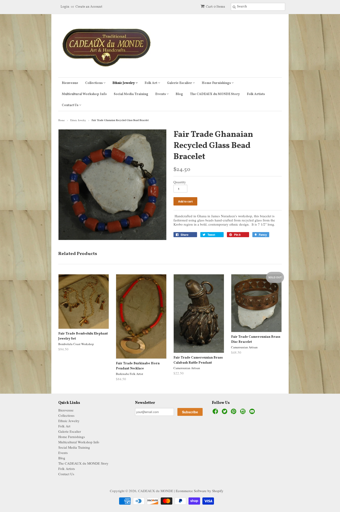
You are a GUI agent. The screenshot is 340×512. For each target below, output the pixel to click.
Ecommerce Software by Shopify (199, 490)
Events (161, 94)
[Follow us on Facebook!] (216, 413)
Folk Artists (256, 94)
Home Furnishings (217, 83)
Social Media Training (131, 94)
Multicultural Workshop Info (84, 94)
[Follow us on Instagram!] (243, 413)
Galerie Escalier (180, 83)
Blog (179, 94)
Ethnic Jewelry (124, 83)
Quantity (179, 182)
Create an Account (88, 7)
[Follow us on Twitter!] (225, 413)
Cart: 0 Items (215, 7)
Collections (94, 83)
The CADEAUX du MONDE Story (215, 94)
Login (65, 7)
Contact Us (70, 105)
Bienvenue (70, 83)
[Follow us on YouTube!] (252, 413)
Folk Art (151, 83)
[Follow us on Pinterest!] (234, 413)
